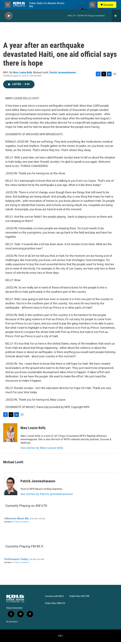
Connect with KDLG (54, 596)
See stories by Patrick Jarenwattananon (46, 494)
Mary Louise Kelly (22, 72)
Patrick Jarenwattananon (62, 72)
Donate (108, 4)
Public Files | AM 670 (55, 603)
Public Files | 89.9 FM (79, 596)
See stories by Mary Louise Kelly (41, 448)
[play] (8, 16)
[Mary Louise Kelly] (10, 432)
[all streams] (116, 15)
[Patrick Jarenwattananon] (10, 485)
